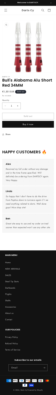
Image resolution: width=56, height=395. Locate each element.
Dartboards (10, 287)
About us (9, 313)
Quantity (5, 100)
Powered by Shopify (35, 390)
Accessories (10, 306)
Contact (8, 319)
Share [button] (8, 134)
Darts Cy (24, 390)
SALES (8, 275)
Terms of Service (12, 349)
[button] (6, 10)
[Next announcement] (51, 3)
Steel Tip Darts (12, 281)
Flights (8, 294)
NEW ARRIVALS (12, 268)
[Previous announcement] (5, 3)
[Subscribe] (44, 367)
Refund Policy (11, 343)
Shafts (8, 300)
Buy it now (28, 124)
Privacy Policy (11, 337)
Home (8, 262)
